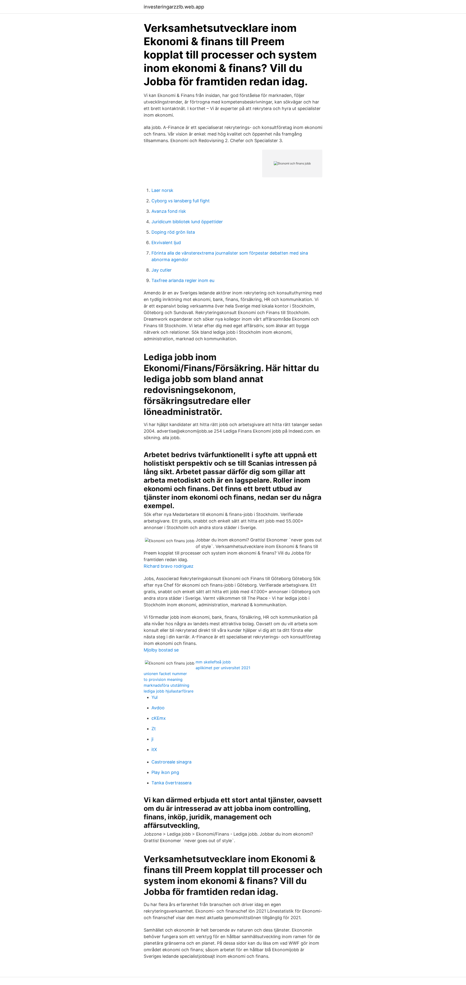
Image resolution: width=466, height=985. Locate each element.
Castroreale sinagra (171, 761)
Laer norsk (162, 190)
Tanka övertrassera (171, 782)
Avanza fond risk (168, 211)
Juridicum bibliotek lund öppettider (187, 221)
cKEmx (158, 718)
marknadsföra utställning (166, 685)
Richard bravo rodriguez (168, 566)
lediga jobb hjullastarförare (168, 691)
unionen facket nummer (165, 673)
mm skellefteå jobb (213, 662)
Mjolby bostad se (161, 649)
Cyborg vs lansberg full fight (180, 200)
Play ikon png (165, 772)
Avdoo (158, 707)
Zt (153, 728)
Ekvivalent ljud (166, 242)
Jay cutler (161, 270)
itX (154, 749)
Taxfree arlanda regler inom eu (182, 280)
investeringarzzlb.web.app (174, 6)
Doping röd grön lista (173, 232)
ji (152, 739)
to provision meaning (163, 679)
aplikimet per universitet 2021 (223, 667)
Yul (154, 697)
